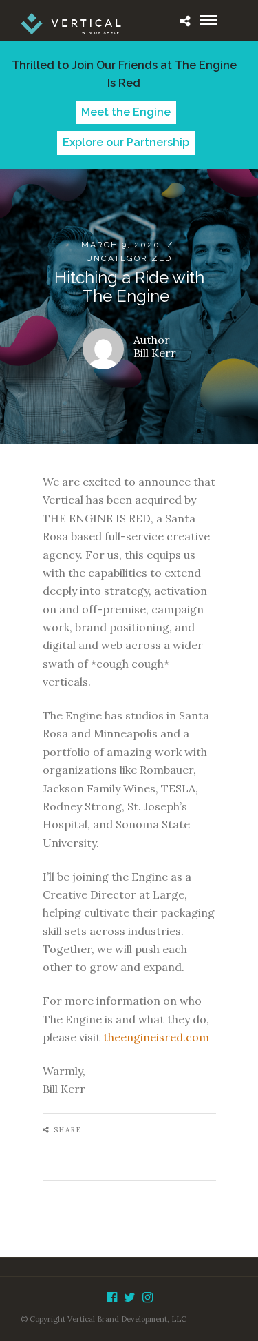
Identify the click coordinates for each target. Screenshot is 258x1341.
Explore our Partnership (126, 142)
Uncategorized (129, 258)
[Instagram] (147, 1297)
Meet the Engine (126, 112)
